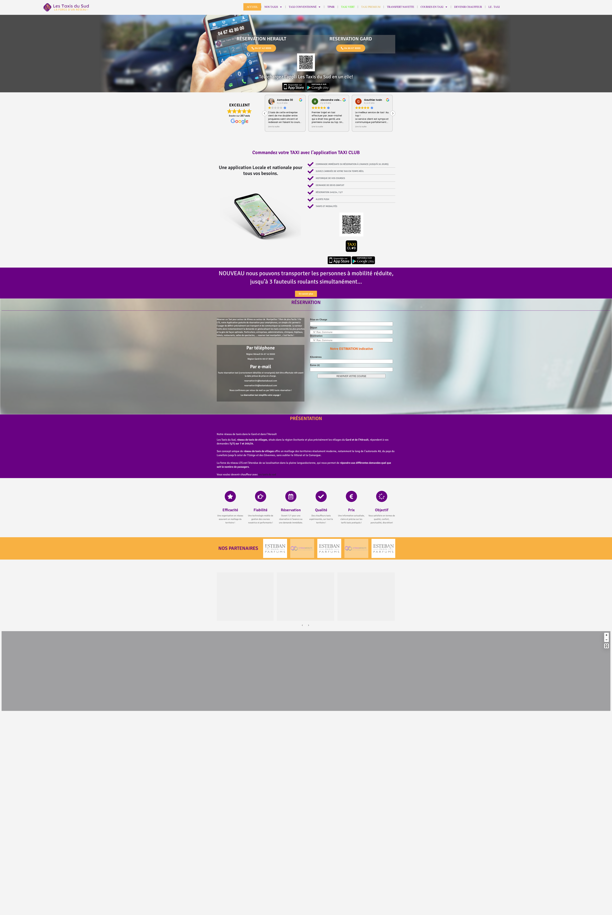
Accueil (252, 7)
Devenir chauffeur (468, 7)
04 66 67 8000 (266, 359)
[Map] (306, 671)
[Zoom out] (606, 639)
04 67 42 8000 (268, 354)
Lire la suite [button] (274, 126)
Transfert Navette (400, 7)
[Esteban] (275, 548)
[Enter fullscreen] (606, 646)
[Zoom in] (606, 635)
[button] (392, 113)
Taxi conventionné (303, 7)
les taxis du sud (267, 474)
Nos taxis (271, 7)
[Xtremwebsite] (302, 548)
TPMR (331, 7)
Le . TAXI (494, 7)
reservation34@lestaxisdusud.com (260, 380)
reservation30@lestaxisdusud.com (260, 385)
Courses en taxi (432, 7)
